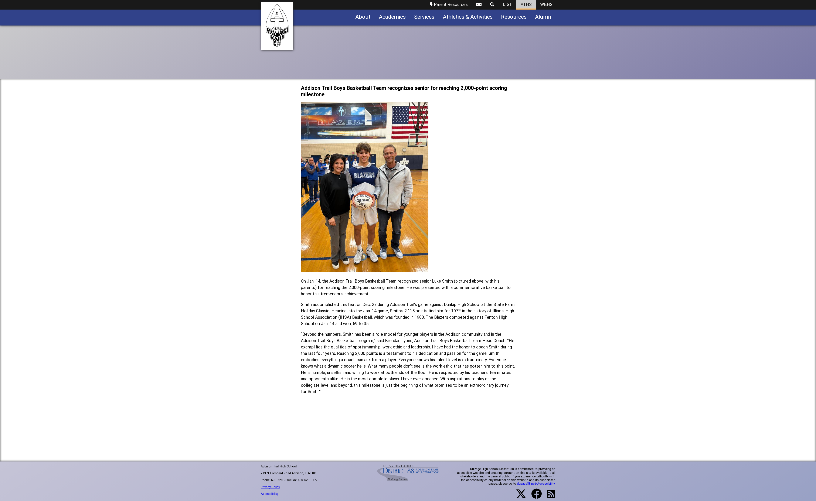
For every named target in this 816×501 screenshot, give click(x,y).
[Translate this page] (479, 5)
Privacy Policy (270, 487)
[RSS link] (549, 496)
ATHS (526, 4)
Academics (392, 17)
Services (424, 17)
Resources (514, 17)
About (362, 17)
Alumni (543, 17)
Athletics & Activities (468, 17)
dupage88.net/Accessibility (536, 483)
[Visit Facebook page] (534, 496)
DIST (507, 4)
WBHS (546, 4)
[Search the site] (492, 5)
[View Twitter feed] (518, 496)
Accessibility (269, 494)
